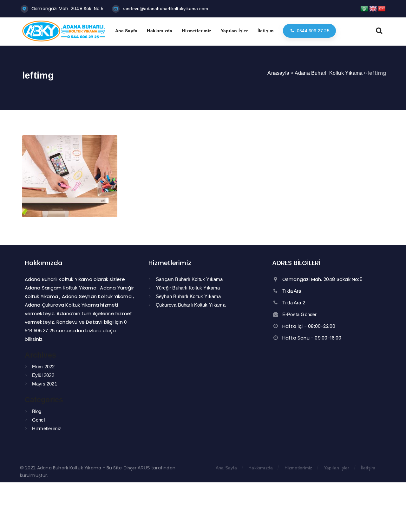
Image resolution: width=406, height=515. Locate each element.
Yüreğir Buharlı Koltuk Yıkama (188, 287)
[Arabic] (364, 8)
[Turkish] (382, 8)
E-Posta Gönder (299, 314)
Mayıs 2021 (44, 383)
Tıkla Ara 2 (293, 302)
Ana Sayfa (226, 467)
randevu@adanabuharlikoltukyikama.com (165, 8)
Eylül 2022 (43, 375)
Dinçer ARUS (136, 467)
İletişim (368, 467)
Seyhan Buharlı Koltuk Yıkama (188, 296)
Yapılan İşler (337, 467)
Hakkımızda (260, 467)
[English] (373, 8)
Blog (37, 411)
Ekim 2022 (43, 366)
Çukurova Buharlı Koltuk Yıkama (191, 305)
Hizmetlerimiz (47, 428)
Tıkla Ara (291, 291)
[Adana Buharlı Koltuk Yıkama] (63, 39)
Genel (38, 420)
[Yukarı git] (391, 500)
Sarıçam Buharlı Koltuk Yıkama (189, 279)
